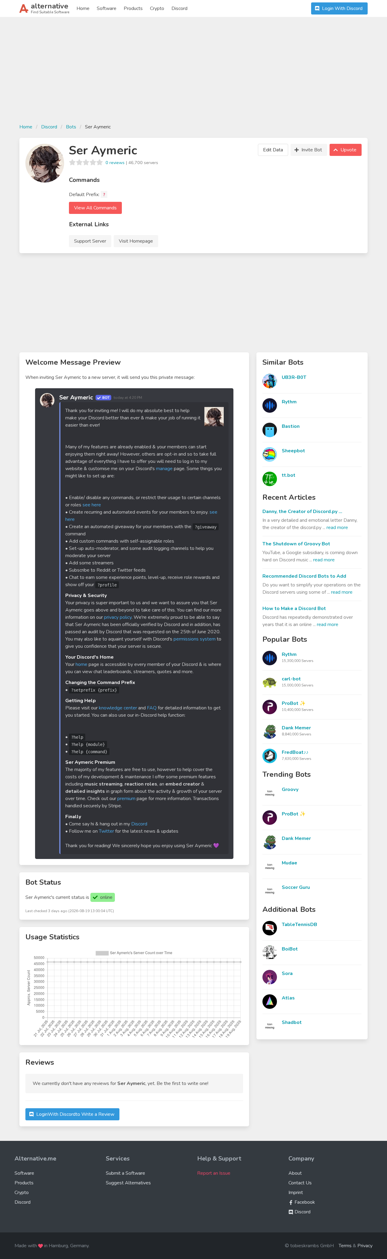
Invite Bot (311, 150)
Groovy (290, 789)
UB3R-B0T (294, 377)
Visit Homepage (136, 241)
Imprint (295, 1192)
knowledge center (118, 708)
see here (92, 505)
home (81, 664)
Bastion (291, 426)
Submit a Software (125, 1173)
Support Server (90, 241)
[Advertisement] (193, 73)
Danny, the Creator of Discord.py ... (302, 511)
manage (164, 468)
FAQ (152, 708)
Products (133, 8)
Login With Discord (342, 8)
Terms (345, 1245)
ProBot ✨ (294, 703)
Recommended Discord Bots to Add (304, 576)
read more (337, 527)
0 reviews (115, 163)
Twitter (106, 831)
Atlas (288, 998)
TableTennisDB (299, 924)
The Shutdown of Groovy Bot (296, 544)
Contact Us (300, 1183)
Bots (71, 127)
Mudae (289, 863)
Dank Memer (296, 728)
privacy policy (118, 617)
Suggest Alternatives (128, 1183)
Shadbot (292, 1022)
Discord (179, 8)
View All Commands (95, 208)
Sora (287, 973)
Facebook (304, 1202)
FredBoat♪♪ (295, 752)
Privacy (364, 1245)
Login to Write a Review (75, 1114)
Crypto (157, 8)
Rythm (289, 402)
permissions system (195, 639)
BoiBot (290, 949)
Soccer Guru (296, 887)
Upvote (348, 150)
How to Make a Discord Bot (294, 608)
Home (82, 8)
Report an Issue (213, 1173)
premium (126, 798)
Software (106, 8)
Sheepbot (293, 450)
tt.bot (288, 475)
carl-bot (291, 679)
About (295, 1173)
